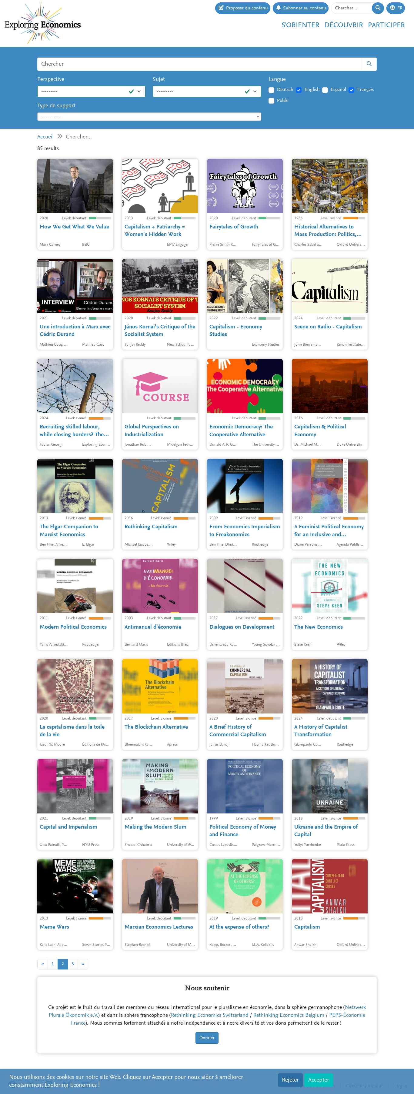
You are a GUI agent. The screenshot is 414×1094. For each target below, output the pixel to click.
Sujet (159, 79)
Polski (283, 100)
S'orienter (300, 25)
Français (365, 89)
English (312, 89)
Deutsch (285, 89)
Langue (277, 79)
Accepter (318, 1080)
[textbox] (149, 117)
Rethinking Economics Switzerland (210, 1015)
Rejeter (290, 1080)
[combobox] (149, 116)
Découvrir (343, 25)
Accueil (45, 137)
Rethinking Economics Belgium (288, 1015)
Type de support (56, 106)
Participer (386, 25)
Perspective (50, 79)
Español (338, 89)
